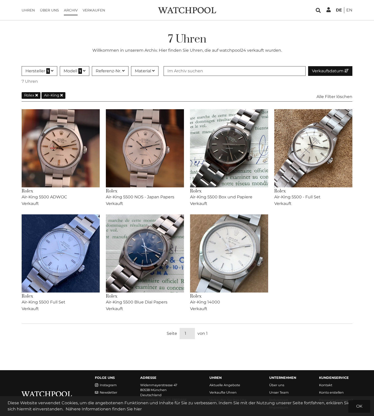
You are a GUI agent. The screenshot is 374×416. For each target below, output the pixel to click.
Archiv (71, 10)
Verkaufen (94, 10)
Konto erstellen (331, 392)
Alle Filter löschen (334, 96)
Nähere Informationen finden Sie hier (104, 409)
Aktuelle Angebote (224, 385)
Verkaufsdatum (328, 70)
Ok (359, 406)
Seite (172, 333)
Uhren (28, 10)
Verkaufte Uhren (223, 392)
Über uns (49, 10)
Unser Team (279, 392)
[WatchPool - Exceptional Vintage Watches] (187, 9)
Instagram (108, 385)
